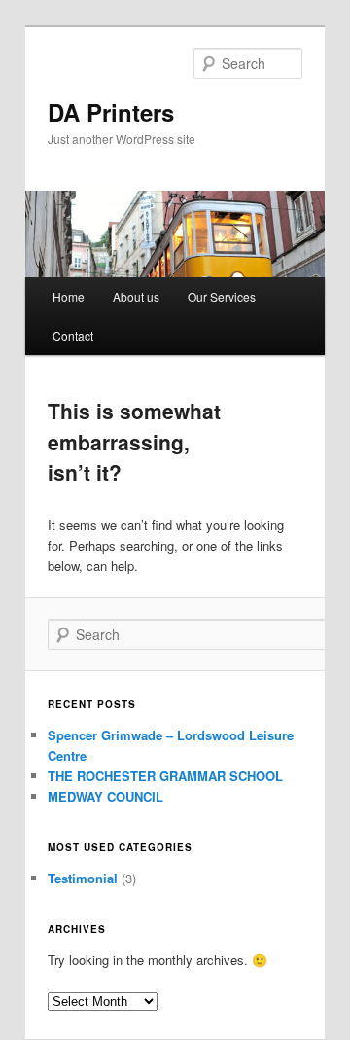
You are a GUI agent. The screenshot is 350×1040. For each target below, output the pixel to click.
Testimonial (83, 878)
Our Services (222, 296)
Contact (72, 335)
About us (136, 296)
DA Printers (111, 111)
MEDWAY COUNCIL (105, 796)
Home (68, 296)
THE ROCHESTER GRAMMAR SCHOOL (165, 776)
